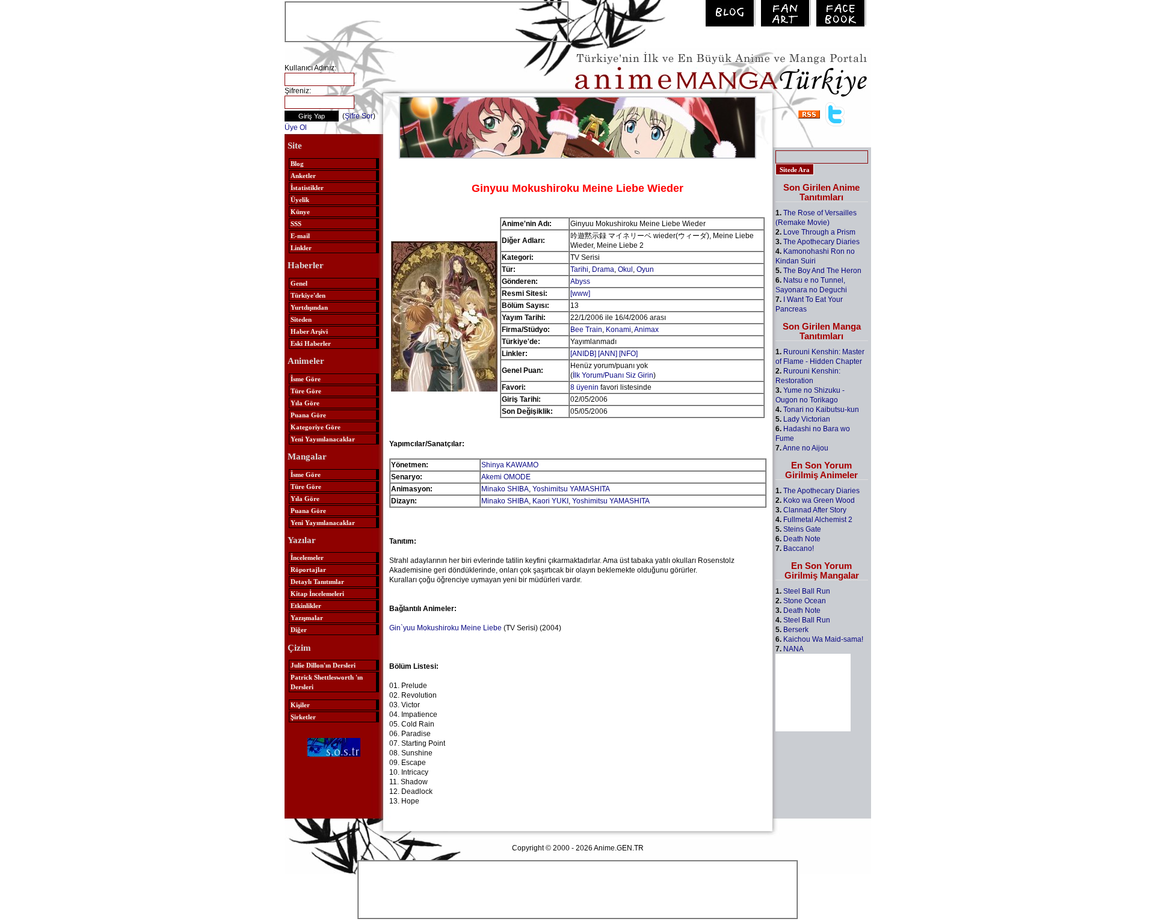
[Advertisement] (426, 20)
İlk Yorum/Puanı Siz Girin (613, 375)
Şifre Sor (359, 116)
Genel (299, 283)
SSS (296, 223)
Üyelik (300, 199)
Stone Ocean (804, 601)
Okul (625, 269)
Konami (618, 329)
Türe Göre (306, 391)
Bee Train (586, 329)
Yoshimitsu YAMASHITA (571, 489)
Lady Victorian (806, 419)
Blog (297, 163)
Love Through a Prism (819, 232)
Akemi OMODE (506, 477)
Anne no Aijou (805, 448)
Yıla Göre (305, 403)
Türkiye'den (308, 295)
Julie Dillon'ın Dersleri (323, 665)
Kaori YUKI (550, 501)
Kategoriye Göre (315, 427)
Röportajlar (308, 569)
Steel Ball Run (806, 591)
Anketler (303, 175)
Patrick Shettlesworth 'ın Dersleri (327, 682)
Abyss (580, 281)
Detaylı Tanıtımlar (317, 581)
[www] (580, 293)
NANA (793, 649)
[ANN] (607, 353)
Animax (646, 329)
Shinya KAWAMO (509, 465)
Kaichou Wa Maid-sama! (823, 639)
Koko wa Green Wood (819, 500)
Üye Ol (296, 127)
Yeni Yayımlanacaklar (323, 439)
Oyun (645, 269)
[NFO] (628, 353)
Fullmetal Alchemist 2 (817, 519)
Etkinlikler (306, 605)
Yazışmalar (307, 617)
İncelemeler (307, 557)
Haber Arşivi (309, 331)
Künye (300, 211)
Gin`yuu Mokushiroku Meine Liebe (445, 628)
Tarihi (579, 269)
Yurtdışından (309, 307)
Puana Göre (308, 415)
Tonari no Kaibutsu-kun (821, 409)
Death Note (802, 539)
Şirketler (303, 717)
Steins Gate (802, 529)
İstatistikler (307, 187)
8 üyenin (584, 387)
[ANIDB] (583, 353)
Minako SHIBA (505, 489)
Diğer (299, 629)
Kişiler (300, 704)
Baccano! (798, 548)
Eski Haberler (311, 343)
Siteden (301, 319)
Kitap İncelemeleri (317, 593)
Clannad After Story (814, 510)
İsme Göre (306, 379)
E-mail (300, 235)
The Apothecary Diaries (821, 242)
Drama (603, 269)
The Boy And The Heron (822, 270)
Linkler (301, 247)
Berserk (795, 629)
